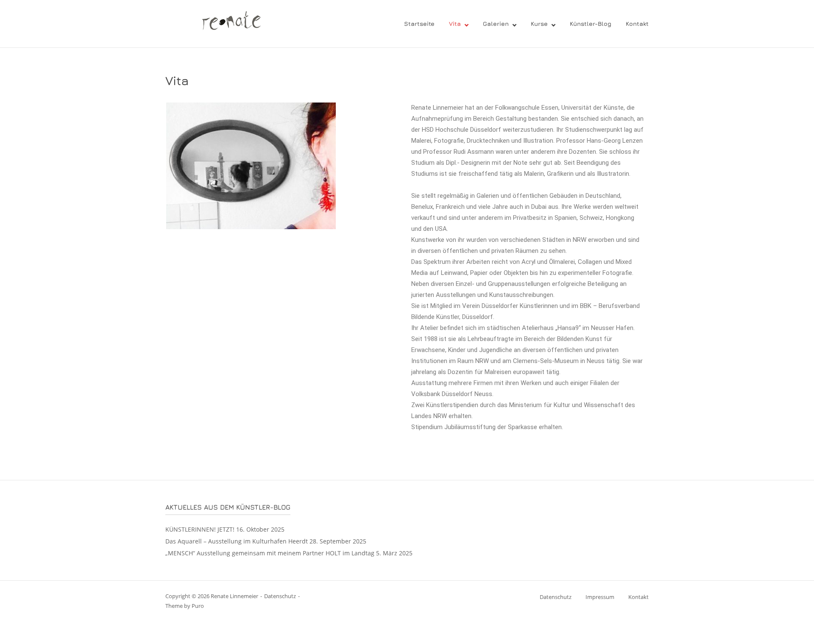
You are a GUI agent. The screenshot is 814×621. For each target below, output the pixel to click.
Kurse (539, 23)
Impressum (599, 597)
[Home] (225, 23)
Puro (198, 606)
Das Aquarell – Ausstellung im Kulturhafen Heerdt (236, 541)
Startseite (419, 23)
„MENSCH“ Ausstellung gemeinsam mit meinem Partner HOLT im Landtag (269, 553)
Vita (455, 23)
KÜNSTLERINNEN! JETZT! (199, 529)
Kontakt (637, 23)
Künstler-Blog (590, 23)
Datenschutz (280, 596)
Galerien (496, 23)
